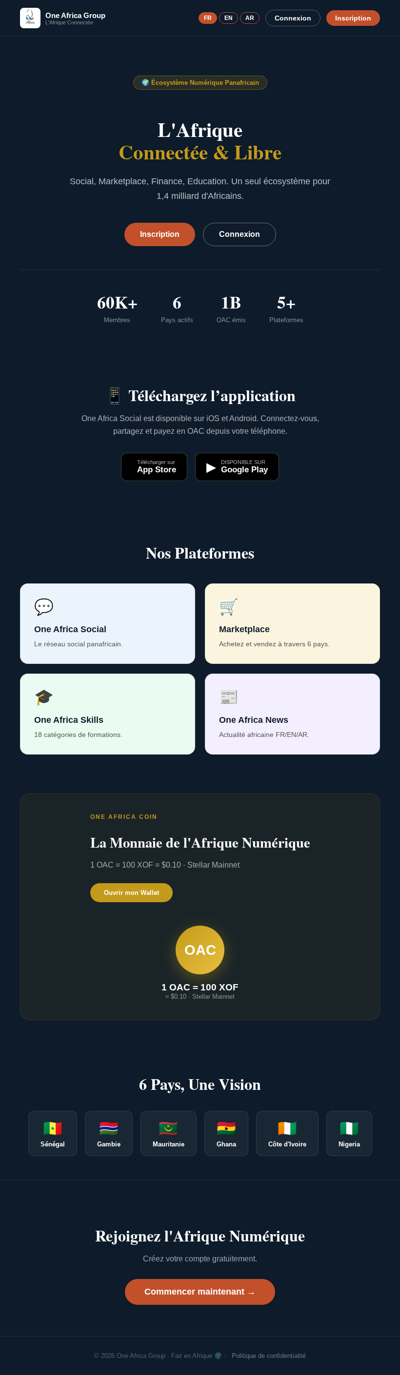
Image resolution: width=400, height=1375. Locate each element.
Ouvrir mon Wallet (131, 892)
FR (208, 18)
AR (249, 18)
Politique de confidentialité (269, 1355)
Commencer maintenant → (200, 1292)
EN (228, 18)
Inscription (353, 18)
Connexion (293, 18)
